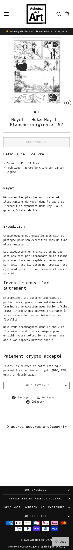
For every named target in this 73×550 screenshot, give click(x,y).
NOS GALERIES (36, 490)
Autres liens (36, 516)
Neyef (34, 201)
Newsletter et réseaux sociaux (35, 498)
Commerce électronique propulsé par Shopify (36, 546)
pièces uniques (41, 331)
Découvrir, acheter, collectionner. (35, 507)
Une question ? (36, 385)
